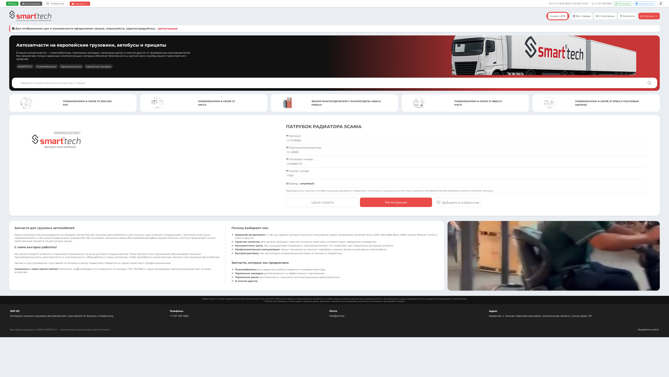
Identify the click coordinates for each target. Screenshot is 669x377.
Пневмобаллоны (46, 66)
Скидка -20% (558, 16)
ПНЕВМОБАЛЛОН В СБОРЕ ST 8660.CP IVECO (347, 103)
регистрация (168, 28)
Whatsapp (624, 3)
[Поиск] (649, 83)
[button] (457, 202)
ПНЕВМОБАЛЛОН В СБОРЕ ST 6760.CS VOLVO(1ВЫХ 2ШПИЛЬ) (476, 103)
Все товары (583, 16)
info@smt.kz (336, 315)
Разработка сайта (648, 329)
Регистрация (32, 3)
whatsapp (86, 269)
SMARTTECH (25, 66)
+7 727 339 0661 (179, 315)
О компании (606, 16)
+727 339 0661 (135, 269)
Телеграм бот (646, 3)
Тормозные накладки (98, 66)
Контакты (628, 16)
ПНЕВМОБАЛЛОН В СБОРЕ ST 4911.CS (85, 103)
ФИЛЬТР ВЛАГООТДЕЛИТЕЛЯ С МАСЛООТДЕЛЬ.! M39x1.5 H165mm (215, 103)
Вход (13, 3)
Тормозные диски (71, 66)
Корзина (80, 3)
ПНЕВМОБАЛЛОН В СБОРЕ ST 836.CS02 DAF (610, 103)
